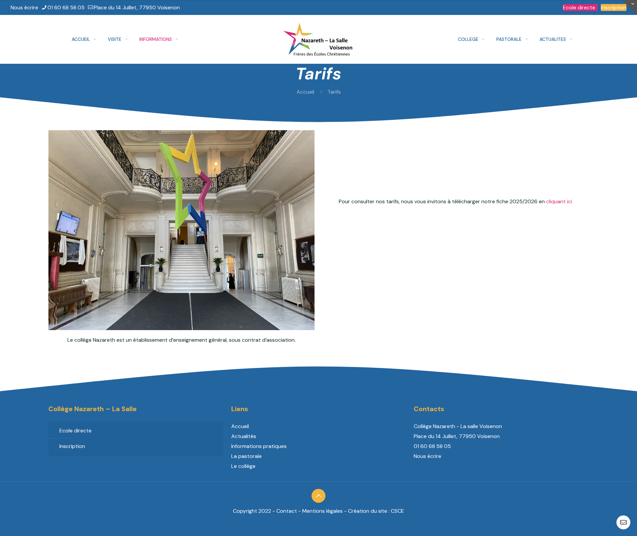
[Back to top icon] (318, 496)
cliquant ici (559, 201)
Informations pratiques (259, 446)
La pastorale (246, 456)
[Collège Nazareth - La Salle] (318, 39)
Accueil (305, 91)
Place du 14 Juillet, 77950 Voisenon (137, 7)
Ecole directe (579, 7)
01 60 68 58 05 (66, 7)
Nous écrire (24, 7)
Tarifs (334, 91)
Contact (286, 510)
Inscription (613, 7)
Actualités (243, 436)
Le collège (243, 466)
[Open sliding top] (629, 7)
